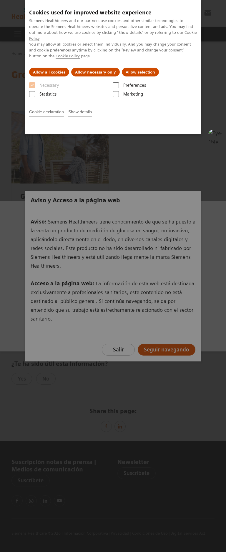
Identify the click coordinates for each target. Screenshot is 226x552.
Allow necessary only (95, 72)
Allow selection (140, 72)
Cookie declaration (46, 111)
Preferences (134, 85)
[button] (215, 136)
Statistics (47, 94)
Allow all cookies (49, 72)
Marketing (133, 94)
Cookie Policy (68, 56)
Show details (80, 111)
